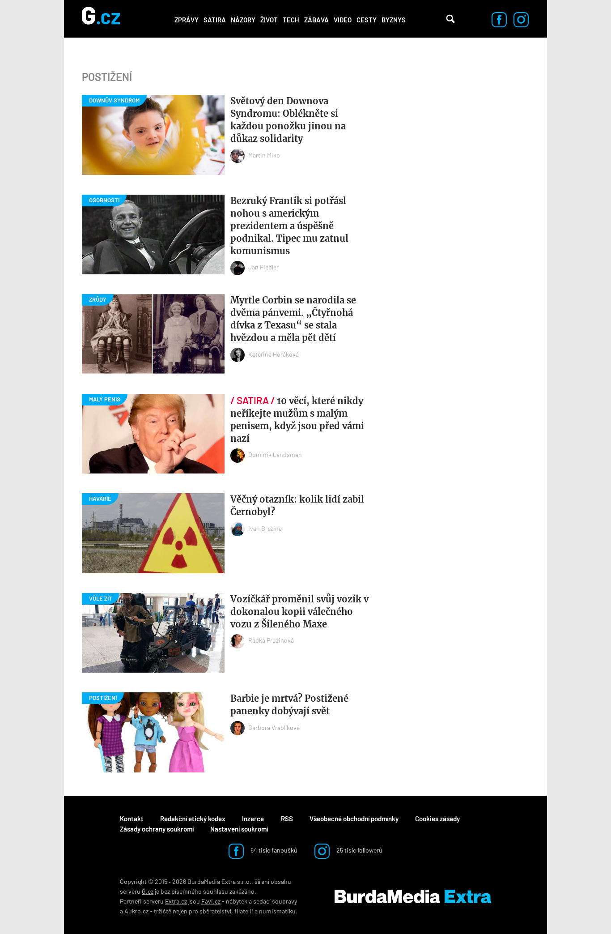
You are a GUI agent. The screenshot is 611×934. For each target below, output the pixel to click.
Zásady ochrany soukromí (157, 829)
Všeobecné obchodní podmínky (354, 819)
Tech (291, 20)
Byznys (394, 20)
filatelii (243, 911)
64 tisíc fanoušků (273, 850)
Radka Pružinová (271, 640)
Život (269, 20)
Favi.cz (211, 901)
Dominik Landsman (275, 454)
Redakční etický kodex (192, 819)
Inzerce (253, 819)
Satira (215, 20)
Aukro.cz (136, 911)
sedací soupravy (275, 901)
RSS (287, 819)
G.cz (147, 891)
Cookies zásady (437, 819)
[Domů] (101, 19)
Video (343, 20)
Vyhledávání (450, 18)
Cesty (366, 20)
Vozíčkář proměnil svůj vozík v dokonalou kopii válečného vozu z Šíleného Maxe (299, 611)
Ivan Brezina (265, 528)
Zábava (316, 20)
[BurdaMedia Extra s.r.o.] (413, 896)
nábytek (236, 901)
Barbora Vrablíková (274, 727)
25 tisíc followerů (358, 850)
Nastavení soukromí (239, 829)
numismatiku (277, 911)
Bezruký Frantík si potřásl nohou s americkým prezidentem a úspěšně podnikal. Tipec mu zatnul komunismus (289, 225)
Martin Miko (264, 155)
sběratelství (215, 911)
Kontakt (132, 819)
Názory (243, 20)
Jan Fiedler (263, 267)
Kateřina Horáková (273, 354)
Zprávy (186, 20)
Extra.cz (176, 901)
